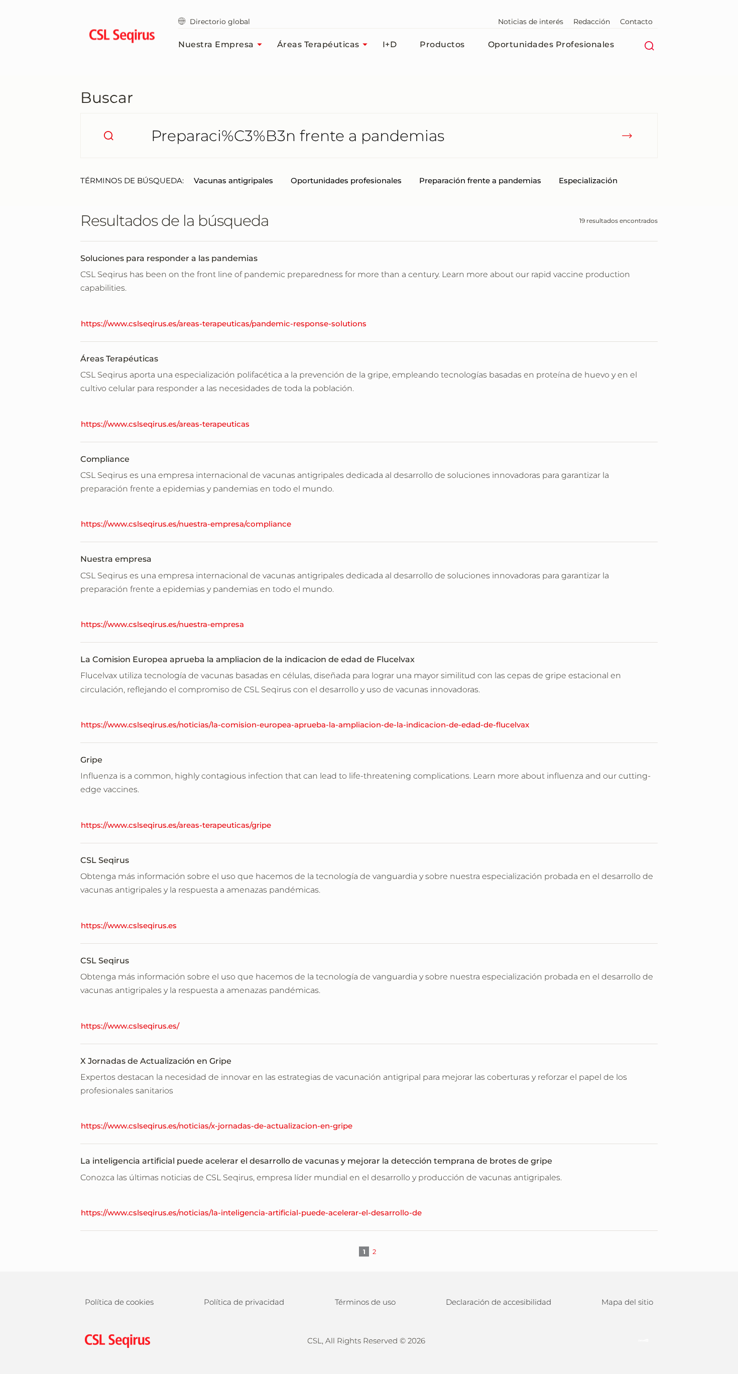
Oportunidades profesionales (551, 44)
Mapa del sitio (627, 1302)
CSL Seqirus (104, 860)
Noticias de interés (530, 21)
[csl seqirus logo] (115, 1340)
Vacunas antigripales (233, 180)
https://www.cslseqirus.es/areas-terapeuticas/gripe (176, 825)
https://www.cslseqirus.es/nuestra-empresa (162, 624)
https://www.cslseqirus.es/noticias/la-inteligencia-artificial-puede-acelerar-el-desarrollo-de (251, 1212)
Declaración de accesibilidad (498, 1302)
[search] (108, 135)
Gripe (91, 760)
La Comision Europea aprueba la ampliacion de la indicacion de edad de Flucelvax (247, 659)
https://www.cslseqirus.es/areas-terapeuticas (165, 424)
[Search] (649, 45)
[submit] (627, 135)
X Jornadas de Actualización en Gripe (155, 1061)
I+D (390, 44)
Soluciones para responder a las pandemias (169, 258)
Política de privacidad (244, 1302)
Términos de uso (365, 1302)
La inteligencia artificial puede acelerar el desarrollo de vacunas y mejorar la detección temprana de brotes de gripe (316, 1161)
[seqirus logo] (121, 37)
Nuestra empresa (216, 44)
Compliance (105, 459)
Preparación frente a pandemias (480, 180)
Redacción (591, 21)
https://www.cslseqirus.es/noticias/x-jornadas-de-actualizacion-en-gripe (216, 1126)
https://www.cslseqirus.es (129, 925)
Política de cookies (119, 1302)
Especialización (588, 180)
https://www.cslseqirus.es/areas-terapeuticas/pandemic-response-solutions (223, 323)
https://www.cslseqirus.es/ (130, 1026)
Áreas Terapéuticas (318, 44)
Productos (442, 44)
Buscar (106, 97)
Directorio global (220, 21)
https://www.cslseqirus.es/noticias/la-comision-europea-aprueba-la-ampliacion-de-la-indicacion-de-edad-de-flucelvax (305, 724)
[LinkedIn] (638, 1339)
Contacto (636, 21)
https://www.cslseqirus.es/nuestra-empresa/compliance (186, 524)
